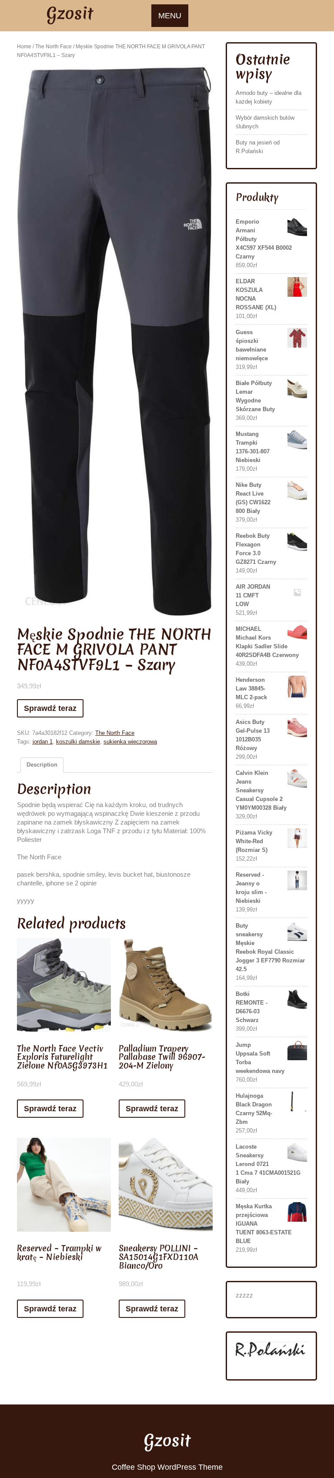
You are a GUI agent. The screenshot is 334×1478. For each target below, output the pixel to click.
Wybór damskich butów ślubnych (265, 122)
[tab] (41, 765)
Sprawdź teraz (50, 708)
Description (42, 764)
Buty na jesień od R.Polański (258, 146)
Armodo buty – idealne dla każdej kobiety (268, 97)
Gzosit (70, 13)
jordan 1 (43, 741)
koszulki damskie (78, 741)
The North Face (53, 47)
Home (24, 47)
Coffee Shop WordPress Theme (167, 1467)
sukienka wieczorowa (130, 741)
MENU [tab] (169, 15)
